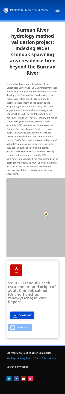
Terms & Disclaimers (45, 358)
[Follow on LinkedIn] (9, 378)
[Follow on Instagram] (30, 378)
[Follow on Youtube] (23, 378)
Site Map (11, 358)
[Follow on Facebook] (16, 378)
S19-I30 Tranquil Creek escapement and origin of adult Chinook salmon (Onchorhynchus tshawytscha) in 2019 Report (32, 292)
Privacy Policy (25, 358)
